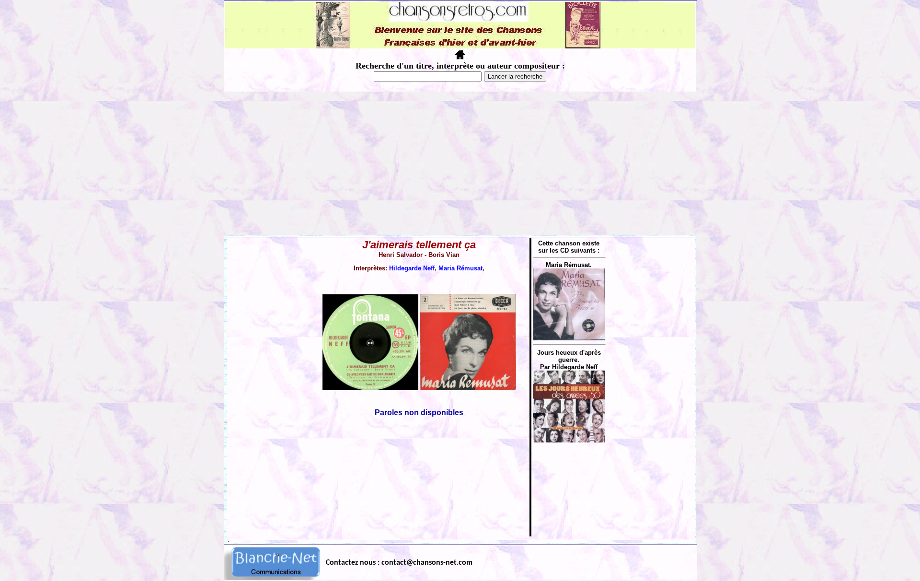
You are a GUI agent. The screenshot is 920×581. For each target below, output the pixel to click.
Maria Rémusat (460, 268)
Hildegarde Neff (412, 268)
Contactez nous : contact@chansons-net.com (399, 563)
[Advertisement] (460, 163)
